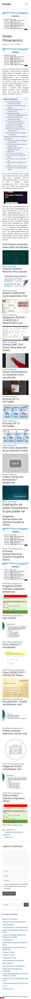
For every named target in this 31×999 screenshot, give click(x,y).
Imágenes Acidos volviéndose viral (17, 166)
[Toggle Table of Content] (25, 99)
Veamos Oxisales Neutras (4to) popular (17, 106)
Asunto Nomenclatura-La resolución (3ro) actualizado (16, 122)
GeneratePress (23, 996)
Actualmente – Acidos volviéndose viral (16, 159)
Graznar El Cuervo (8, 952)
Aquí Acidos (11, 151)
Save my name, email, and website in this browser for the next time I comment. (16, 886)
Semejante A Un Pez (9, 957)
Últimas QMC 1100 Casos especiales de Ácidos (15, 118)
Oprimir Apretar (7, 939)
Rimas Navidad (7, 963)
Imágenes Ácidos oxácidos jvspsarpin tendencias (15, 148)
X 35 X (4, 986)
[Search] (26, 905)
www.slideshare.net (17, 670)
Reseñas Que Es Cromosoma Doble (14, 922)
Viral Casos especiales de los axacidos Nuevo (16, 129)
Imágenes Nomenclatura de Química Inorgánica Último (17, 141)
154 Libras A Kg (7, 989)
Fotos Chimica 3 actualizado (15, 153)
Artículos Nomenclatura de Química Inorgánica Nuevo (16, 145)
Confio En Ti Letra (8, 955)
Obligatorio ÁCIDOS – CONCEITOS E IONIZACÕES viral (17, 114)
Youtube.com (12, 266)
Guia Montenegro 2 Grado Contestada (15, 927)
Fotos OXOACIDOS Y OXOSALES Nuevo (16, 156)
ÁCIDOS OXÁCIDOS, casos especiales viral (15, 110)
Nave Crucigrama (8, 924)
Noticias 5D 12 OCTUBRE (15, 125)
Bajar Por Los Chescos (9, 919)
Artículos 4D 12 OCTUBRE (15, 127)
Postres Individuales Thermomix (13, 960)
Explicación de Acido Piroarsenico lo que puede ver (15, 137)
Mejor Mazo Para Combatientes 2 (13, 966)
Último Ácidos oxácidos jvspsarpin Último (17, 168)
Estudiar (6, 4)
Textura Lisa (9, 837)
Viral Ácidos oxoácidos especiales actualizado (14, 102)
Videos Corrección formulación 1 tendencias (17, 133)
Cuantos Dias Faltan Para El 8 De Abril (15, 983)
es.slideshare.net (16, 549)
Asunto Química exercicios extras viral (17, 163)
